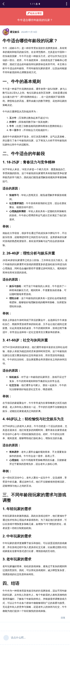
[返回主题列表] (3, 4)
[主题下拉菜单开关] (66, 4)
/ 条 (34, 3)
